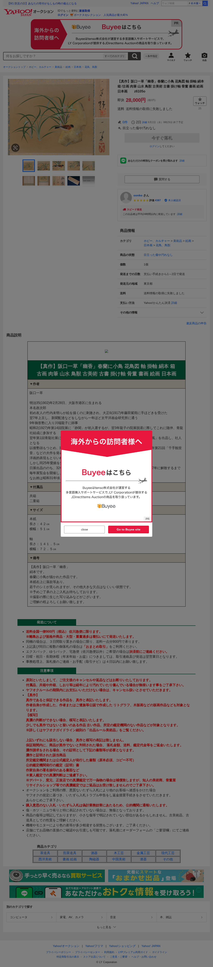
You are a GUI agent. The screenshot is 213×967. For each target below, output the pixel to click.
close (84, 529)
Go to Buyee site (128, 529)
